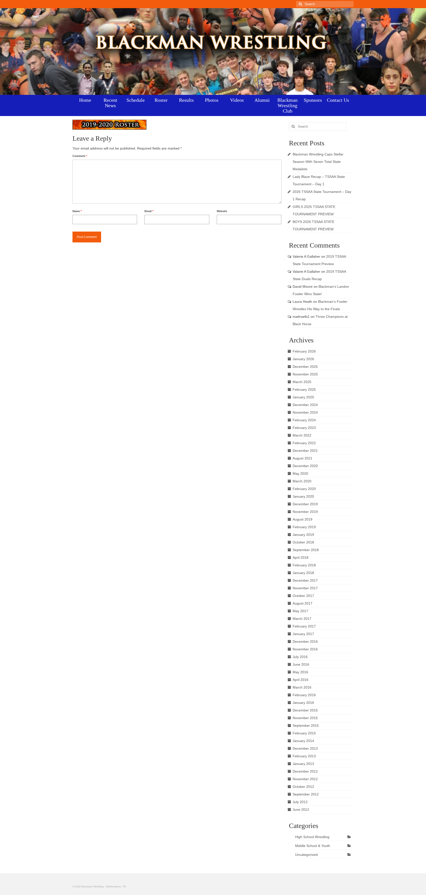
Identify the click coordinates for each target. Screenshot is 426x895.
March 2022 (302, 435)
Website (222, 211)
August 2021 (302, 458)
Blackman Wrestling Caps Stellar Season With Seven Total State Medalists (318, 161)
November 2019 (305, 512)
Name (77, 211)
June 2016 (301, 664)
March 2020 (302, 481)
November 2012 (305, 779)
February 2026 (304, 351)
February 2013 (304, 756)
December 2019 (305, 504)
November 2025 (305, 374)
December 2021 (305, 451)
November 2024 (305, 412)
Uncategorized (306, 855)
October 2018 (303, 542)
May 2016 (300, 672)
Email (148, 211)
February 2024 (304, 420)
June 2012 (301, 809)
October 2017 (303, 596)
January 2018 (303, 573)
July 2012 (300, 802)
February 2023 (304, 428)
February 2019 (304, 527)
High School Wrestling (312, 837)
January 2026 (303, 359)
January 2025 (303, 397)
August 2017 (302, 603)
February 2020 (304, 489)
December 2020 (305, 466)
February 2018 (304, 565)
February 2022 (304, 443)
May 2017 (300, 611)
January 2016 (303, 703)
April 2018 (300, 557)
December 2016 (305, 641)
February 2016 (304, 695)
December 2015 (305, 710)
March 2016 (302, 687)
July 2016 (300, 657)
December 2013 (305, 748)
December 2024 (305, 405)
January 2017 (303, 634)
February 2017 (304, 626)
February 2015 (304, 733)
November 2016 (305, 649)
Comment (79, 155)
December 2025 (305, 367)
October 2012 (303, 787)
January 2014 (303, 741)
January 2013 (303, 764)
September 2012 (306, 794)
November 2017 (305, 588)
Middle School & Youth (312, 846)
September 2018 (306, 550)
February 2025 (304, 389)
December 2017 (305, 580)
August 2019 (302, 519)
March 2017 (302, 619)
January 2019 (303, 535)
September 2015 (306, 725)
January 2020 (303, 496)
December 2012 (305, 771)
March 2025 (302, 382)
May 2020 (300, 473)
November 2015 (305, 718)
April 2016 (300, 680)
